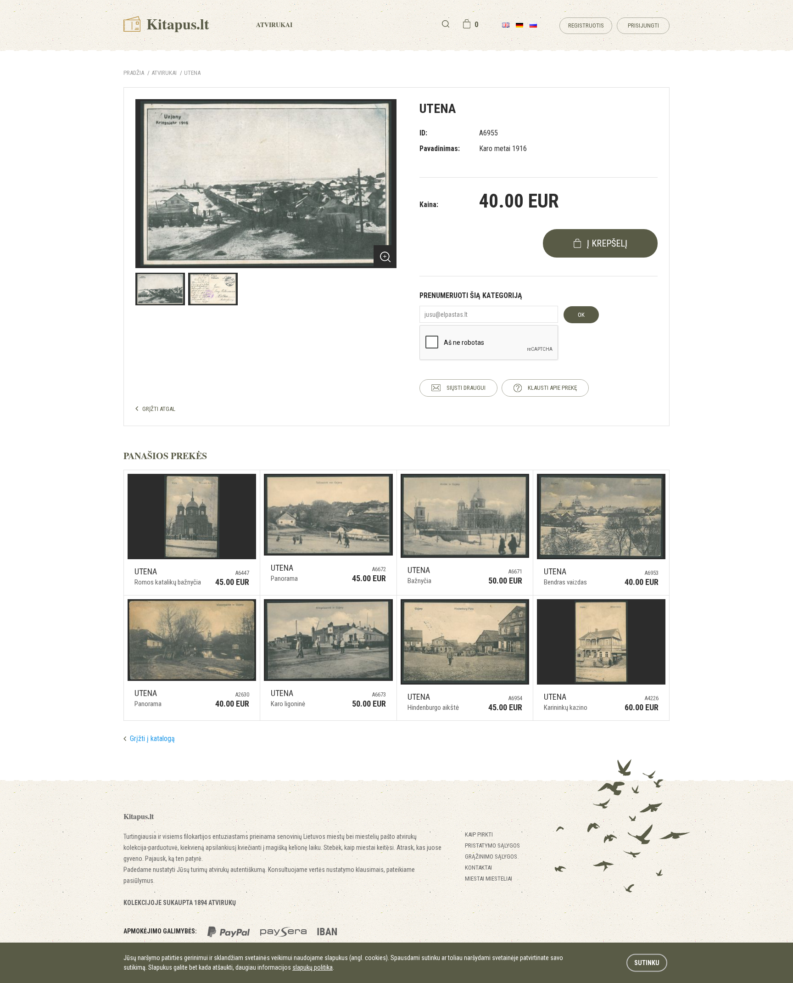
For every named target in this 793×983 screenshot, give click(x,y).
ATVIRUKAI (164, 72)
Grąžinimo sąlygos (491, 856)
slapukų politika (312, 967)
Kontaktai (478, 867)
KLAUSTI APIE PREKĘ (552, 387)
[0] (466, 23)
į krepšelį (607, 243)
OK (581, 314)
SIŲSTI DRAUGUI (466, 387)
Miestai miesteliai (488, 878)
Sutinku (646, 962)
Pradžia (133, 72)
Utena (192, 72)
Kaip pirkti (479, 834)
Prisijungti (643, 25)
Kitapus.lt (176, 23)
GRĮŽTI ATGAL (158, 408)
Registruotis (586, 25)
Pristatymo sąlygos (492, 845)
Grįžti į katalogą (152, 738)
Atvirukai (274, 24)
